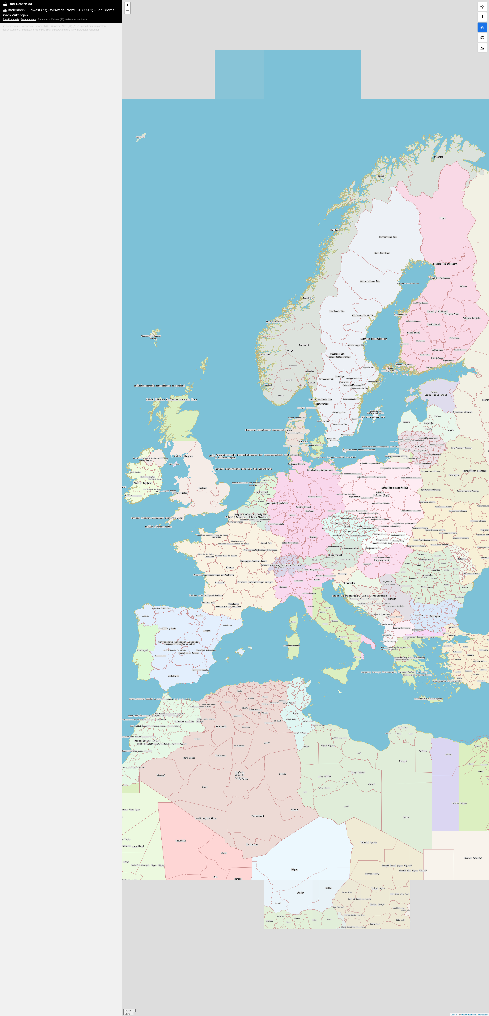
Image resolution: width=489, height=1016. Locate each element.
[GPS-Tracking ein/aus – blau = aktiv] (482, 6)
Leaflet (454, 1014)
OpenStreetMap (468, 1014)
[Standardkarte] (482, 37)
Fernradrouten (28, 19)
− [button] (127, 10)
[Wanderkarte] (482, 48)
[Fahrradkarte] (482, 27)
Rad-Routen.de (20, 4)
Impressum (483, 1014)
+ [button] (127, 5)
